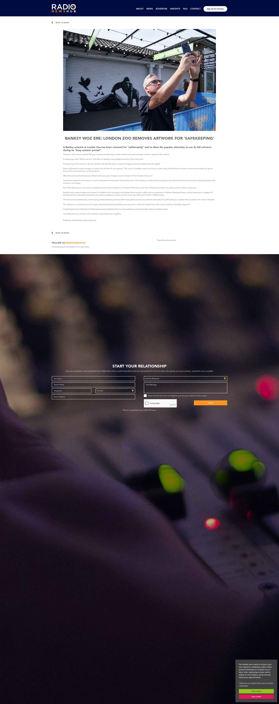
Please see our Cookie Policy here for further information (256, 684)
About (140, 8)
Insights (175, 8)
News (149, 8)
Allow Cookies (256, 691)
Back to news (62, 23)
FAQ (185, 8)
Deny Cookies (256, 697)
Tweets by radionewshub (166, 240)
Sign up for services (215, 9)
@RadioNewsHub (75, 242)
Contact (195, 8)
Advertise (161, 8)
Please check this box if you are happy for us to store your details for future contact (177, 396)
